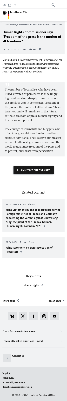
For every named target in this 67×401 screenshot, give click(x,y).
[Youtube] (55, 316)
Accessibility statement (13, 382)
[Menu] (61, 4)
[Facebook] (34, 316)
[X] (24, 316)
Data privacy (8, 377)
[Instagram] (45, 316)
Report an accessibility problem (17, 387)
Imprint (6, 373)
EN (9, 4)
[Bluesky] (13, 316)
